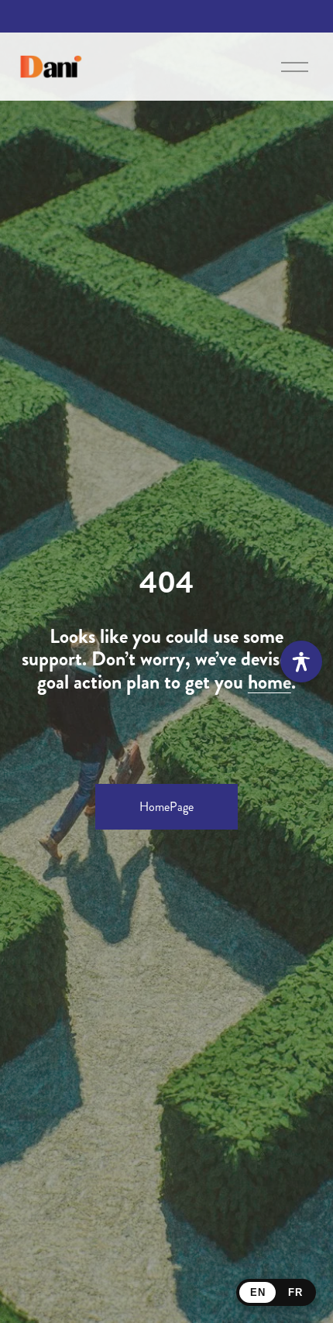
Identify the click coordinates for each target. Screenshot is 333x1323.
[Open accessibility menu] (301, 661)
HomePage (166, 807)
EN (257, 1292)
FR (295, 1292)
